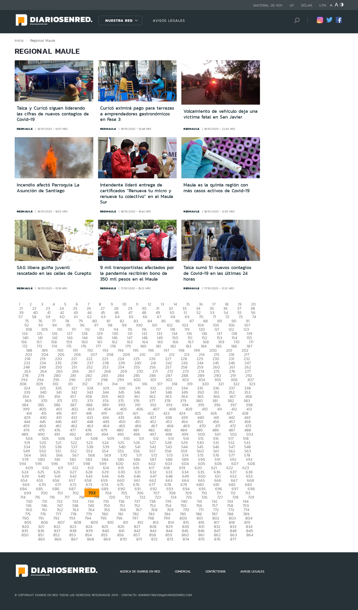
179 (128, 346)
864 (249, 535)
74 (254, 316)
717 (66, 497)
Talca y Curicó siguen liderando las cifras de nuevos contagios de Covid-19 (53, 114)
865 (41, 539)
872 (154, 539)
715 (37, 497)
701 (60, 493)
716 (52, 497)
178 (113, 346)
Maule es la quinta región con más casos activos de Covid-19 (216, 187)
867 (74, 539)
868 (90, 539)
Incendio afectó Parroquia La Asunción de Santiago (48, 187)
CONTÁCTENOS (215, 571)
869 (107, 539)
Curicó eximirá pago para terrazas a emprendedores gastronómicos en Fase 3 (137, 114)
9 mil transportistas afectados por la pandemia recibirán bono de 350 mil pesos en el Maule (137, 273)
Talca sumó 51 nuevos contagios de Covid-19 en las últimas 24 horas (217, 273)
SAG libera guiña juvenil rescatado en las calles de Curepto (54, 270)
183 (188, 346)
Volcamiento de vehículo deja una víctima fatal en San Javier (220, 114)
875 (201, 539)
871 (139, 539)
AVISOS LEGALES (169, 20)
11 (137, 304)
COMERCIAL (183, 571)
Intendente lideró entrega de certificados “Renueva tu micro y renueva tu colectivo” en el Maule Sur (136, 193)
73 (241, 316)
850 (25, 535)
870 (123, 539)
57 (21, 316)
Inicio (19, 40)
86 (177, 321)
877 (233, 539)
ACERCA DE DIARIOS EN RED (140, 571)
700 (44, 493)
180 (143, 346)
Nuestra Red (119, 20)
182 (173, 346)
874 (186, 539)
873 (170, 539)
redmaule (25, 129)
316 (145, 384)
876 (217, 539)
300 (137, 379)
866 (58, 539)
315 (129, 384)
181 (158, 346)
